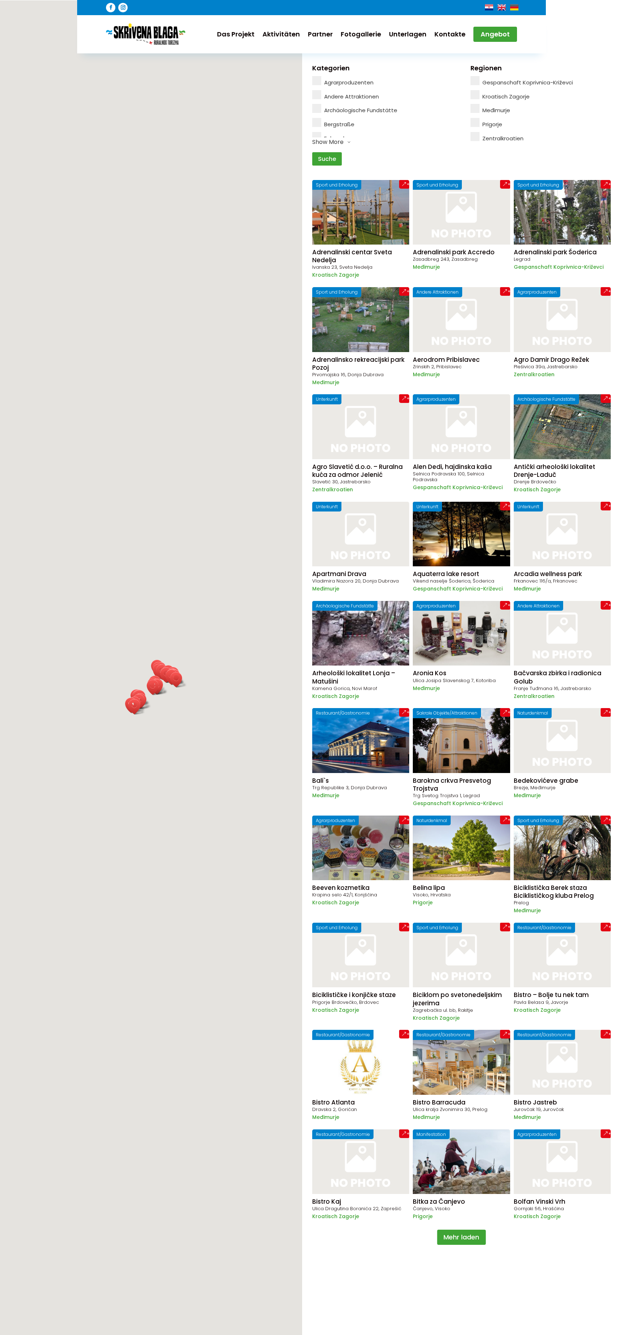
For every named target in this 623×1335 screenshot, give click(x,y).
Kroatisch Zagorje (506, 96)
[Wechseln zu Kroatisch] (489, 7)
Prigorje (492, 124)
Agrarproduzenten (349, 82)
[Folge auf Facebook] (110, 7)
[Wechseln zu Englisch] (502, 7)
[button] (178, 680)
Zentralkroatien (502, 138)
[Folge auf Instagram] (123, 7)
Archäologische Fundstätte (360, 110)
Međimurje (496, 110)
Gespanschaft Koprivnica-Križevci (527, 82)
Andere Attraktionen (351, 96)
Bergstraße (339, 124)
